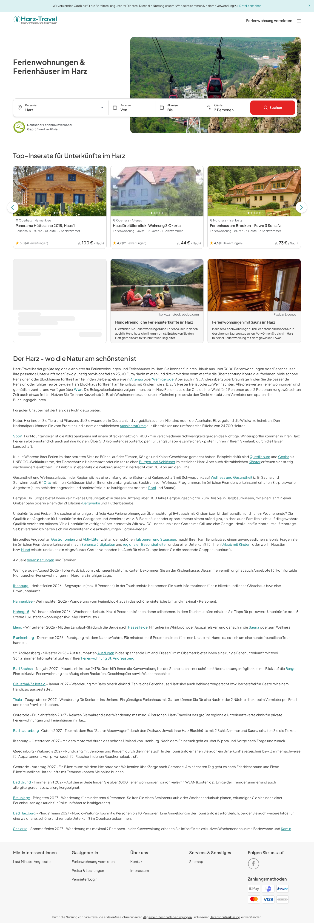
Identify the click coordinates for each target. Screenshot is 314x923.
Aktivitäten (91, 539)
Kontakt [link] (137, 861)
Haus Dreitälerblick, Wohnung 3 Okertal (147, 225)
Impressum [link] (139, 870)
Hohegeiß (21, 611)
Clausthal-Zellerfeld (29, 684)
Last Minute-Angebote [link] (32, 861)
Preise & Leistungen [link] (88, 870)
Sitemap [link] (196, 861)
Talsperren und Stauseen (155, 539)
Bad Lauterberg (26, 730)
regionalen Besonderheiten (145, 544)
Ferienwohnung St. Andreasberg (107, 658)
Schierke (20, 828)
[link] (269, 20)
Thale (17, 699)
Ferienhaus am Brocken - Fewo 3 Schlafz (245, 225)
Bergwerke (91, 503)
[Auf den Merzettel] (101, 171)
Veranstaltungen (40, 560)
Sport (18, 436)
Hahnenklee (23, 601)
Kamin (286, 828)
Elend (17, 627)
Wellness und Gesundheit (231, 477)
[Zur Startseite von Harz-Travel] (35, 20)
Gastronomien (63, 539)
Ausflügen (105, 653)
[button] (226, 108)
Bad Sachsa (23, 668)
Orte (47, 482)
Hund (25, 549)
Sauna (254, 627)
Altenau (136, 379)
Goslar (283, 456)
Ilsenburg (21, 585)
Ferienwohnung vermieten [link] (93, 861)
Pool (152, 487)
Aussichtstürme (133, 425)
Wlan (78, 389)
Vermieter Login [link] (84, 879)
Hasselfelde (138, 627)
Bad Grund (22, 782)
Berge (290, 668)
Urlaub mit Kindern (236, 544)
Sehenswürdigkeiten (98, 544)
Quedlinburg (260, 456)
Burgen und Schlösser (157, 461)
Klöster (254, 461)
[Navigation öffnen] (299, 20)
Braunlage (21, 797)
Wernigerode (163, 379)
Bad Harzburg (24, 813)
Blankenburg (23, 637)
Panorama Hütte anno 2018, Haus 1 (45, 225)
